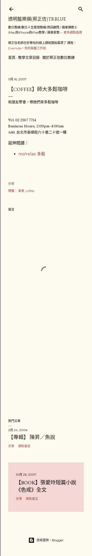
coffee (30, 191)
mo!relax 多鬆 (31, 154)
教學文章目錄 (29, 57)
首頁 (11, 57)
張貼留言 (24, 446)
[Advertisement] (46, 374)
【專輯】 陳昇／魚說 (31, 437)
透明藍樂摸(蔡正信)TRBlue (37, 19)
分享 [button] (11, 184)
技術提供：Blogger (50, 540)
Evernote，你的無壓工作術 (27, 48)
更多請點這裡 (73, 32)
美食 (21, 191)
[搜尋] (81, 8)
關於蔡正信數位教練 (58, 57)
